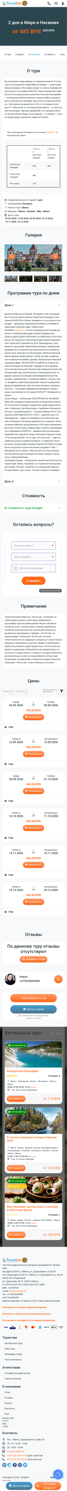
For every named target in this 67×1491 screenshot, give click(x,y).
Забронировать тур (33, 998)
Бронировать (35, 717)
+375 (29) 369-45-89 (17, 1455)
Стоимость (49, 54)
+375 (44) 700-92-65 (17, 1459)
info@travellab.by (17, 1291)
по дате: (20, 691)
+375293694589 (29, 981)
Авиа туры (10, 1348)
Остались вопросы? (49, 1485)
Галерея (19, 54)
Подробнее (17, 1098)
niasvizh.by (19, 330)
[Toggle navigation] (49, 3)
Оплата (8, 1403)
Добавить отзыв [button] (35, 959)
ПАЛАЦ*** (51, 132)
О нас (7, 1392)
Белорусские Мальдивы (22, 1071)
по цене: (6, 691)
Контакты (10, 1408)
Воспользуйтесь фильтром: (50, 691)
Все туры (56, 1033)
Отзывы (9, 1397)
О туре (8, 54)
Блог (7, 1414)
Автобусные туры (14, 1343)
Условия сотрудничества (17, 1373)
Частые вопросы (13, 1359)
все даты (33, 1087)
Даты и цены (35, 1009)
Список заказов (13, 1378)
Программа (34, 54)
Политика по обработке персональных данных (26, 1314)
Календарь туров (13, 1354)
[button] (63, 3)
